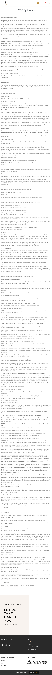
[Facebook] (2, 645)
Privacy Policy (30, 641)
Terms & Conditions (31, 649)
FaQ (2, 663)
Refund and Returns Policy (33, 646)
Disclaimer (29, 644)
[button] (49, 3)
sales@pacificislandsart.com (11, 586)
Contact (3, 660)
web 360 (35, 672)
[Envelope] (9, 645)
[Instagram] (6, 645)
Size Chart (3, 665)
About (2, 641)
